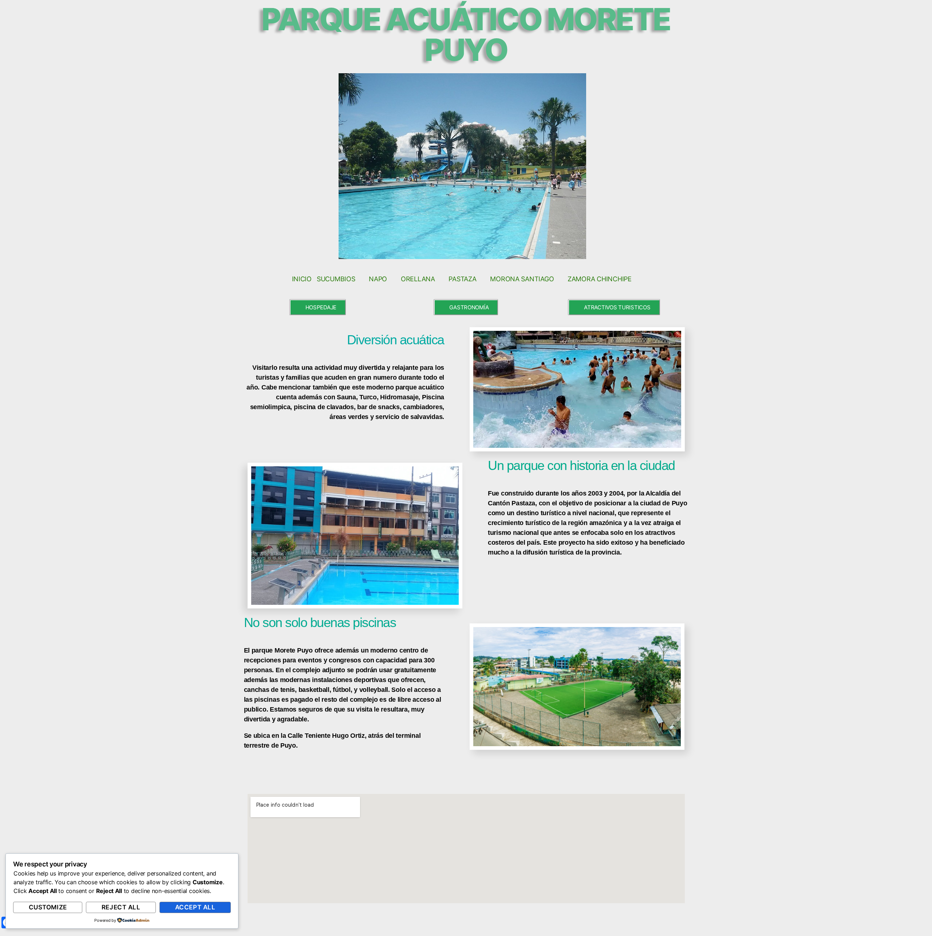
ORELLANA (418, 279)
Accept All (195, 907)
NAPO (378, 279)
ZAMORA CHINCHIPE (600, 279)
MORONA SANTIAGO (522, 279)
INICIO (302, 279)
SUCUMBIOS (336, 279)
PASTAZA (462, 279)
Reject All (121, 907)
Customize (48, 907)
